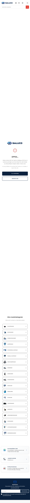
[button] (15, 450)
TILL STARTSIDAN (15, 173)
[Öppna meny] (27, 2)
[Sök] (27, 7)
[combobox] (15, 7)
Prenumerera (24, 491)
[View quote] (22, 3)
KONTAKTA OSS (15, 178)
